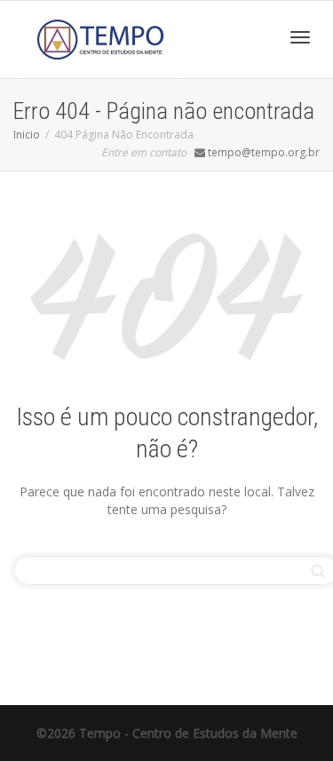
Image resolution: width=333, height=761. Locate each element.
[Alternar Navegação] (300, 37)
